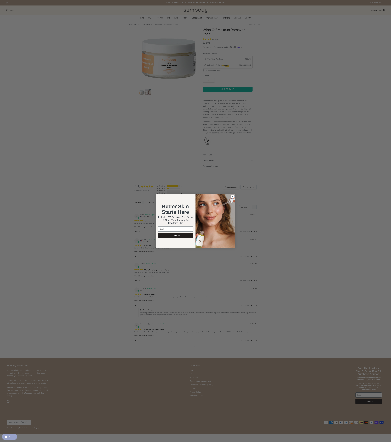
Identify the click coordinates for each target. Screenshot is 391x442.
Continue (176, 235)
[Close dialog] (232, 196)
